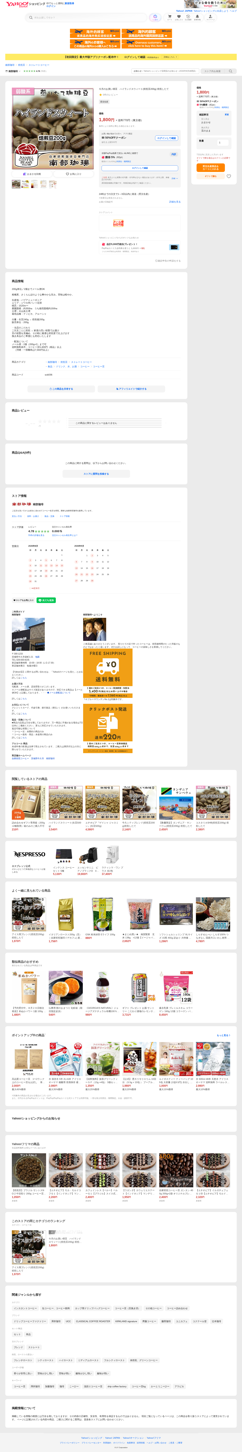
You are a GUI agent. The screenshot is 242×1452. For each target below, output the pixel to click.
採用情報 (141, 1443)
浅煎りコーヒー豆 (93, 1386)
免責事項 (131, 1443)
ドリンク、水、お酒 (66, 366)
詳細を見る (175, 201)
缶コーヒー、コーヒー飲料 (56, 1308)
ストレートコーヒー (39, 65)
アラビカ (179, 1386)
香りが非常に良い (23, 1373)
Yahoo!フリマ (154, 1438)
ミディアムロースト (88, 1360)
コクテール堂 (200, 1321)
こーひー (74, 1386)
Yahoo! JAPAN (184, 11)
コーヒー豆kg (139, 1386)
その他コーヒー (154, 1308)
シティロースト (46, 1360)
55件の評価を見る (36, 535)
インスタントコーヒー (25, 1308)
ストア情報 (65, 516)
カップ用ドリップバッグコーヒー (92, 1308)
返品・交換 (49, 516)
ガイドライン (119, 1443)
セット (17, 1334)
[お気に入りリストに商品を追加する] (228, 176)
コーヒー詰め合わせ (177, 1308)
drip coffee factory (117, 1386)
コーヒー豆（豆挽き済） (127, 1308)
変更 (227, 114)
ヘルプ (233, 11)
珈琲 (62, 1386)
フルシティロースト (114, 1360)
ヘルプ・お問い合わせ (156, 1443)
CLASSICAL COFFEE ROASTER (93, 1321)
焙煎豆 (21, 65)
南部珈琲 (9, 65)
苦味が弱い (64, 1373)
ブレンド (18, 1347)
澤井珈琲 (56, 1321)
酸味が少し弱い (84, 1373)
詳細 (173, 178)
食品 (50, 366)
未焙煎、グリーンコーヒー (144, 1360)
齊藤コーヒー (149, 1321)
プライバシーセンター (91, 1443)
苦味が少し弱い (46, 1373)
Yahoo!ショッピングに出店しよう (211, 11)
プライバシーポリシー (70, 1443)
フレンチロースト (23, 1360)
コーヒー (85, 366)
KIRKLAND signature (126, 1321)
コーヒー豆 (99, 366)
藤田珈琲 (166, 1321)
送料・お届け (33, 516)
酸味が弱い (103, 1373)
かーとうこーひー (160, 1386)
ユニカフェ (182, 1321)
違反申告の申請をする (169, 260)
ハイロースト (66, 1360)
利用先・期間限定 (124, 161)
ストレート (34, 1347)
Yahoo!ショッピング (91, 1438)
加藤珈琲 (49, 1386)
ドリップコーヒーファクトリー (30, 1321)
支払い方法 (17, 516)
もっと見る (222, 1035)
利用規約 (107, 1443)
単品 (28, 1334)
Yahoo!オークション (133, 1438)
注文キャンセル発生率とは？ (65, 535)
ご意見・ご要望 (175, 1443)
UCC (68, 1321)
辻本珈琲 (216, 1321)
